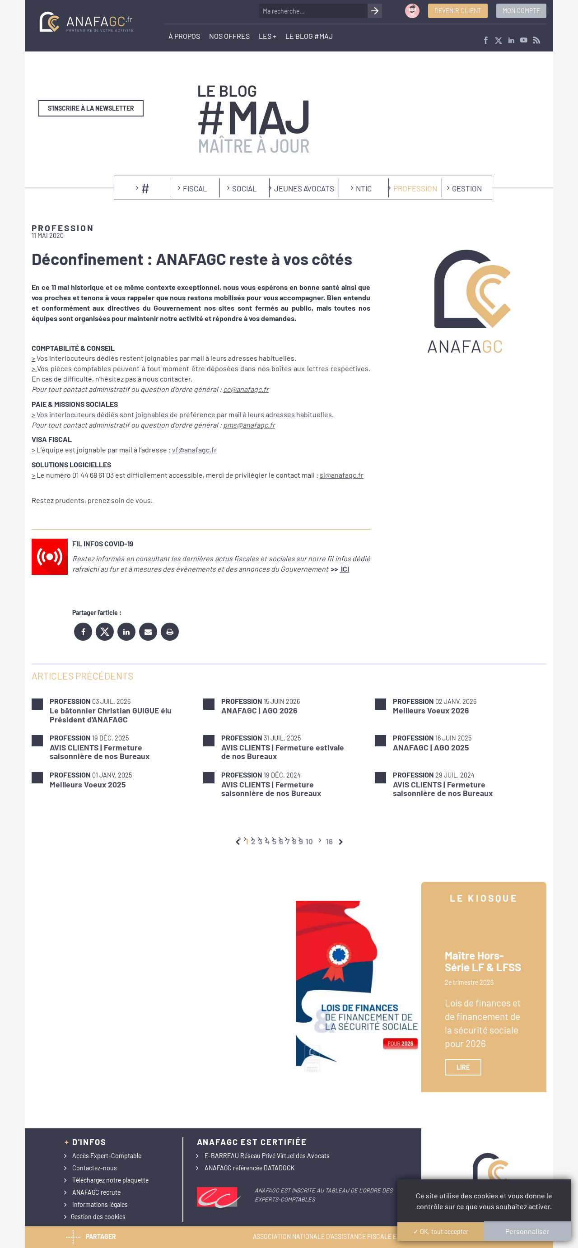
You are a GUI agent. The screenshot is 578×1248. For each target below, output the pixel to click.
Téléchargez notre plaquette (110, 1180)
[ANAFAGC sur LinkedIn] (511, 41)
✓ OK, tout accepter (440, 1231)
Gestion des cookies (98, 1216)
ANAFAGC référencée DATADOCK (250, 1168)
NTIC (364, 188)
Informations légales (100, 1204)
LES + (267, 36)
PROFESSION (415, 188)
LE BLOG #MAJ (309, 36)
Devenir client (457, 10)
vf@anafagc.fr (194, 449)
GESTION (467, 188)
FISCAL (195, 188)
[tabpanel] (289, 747)
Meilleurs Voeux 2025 (88, 784)
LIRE (463, 1067)
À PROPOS (184, 36)
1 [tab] (247, 841)
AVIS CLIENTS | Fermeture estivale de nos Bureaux (282, 751)
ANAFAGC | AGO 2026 (259, 710)
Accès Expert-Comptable (106, 1156)
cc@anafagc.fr (246, 389)
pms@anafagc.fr (249, 424)
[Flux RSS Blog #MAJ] (536, 41)
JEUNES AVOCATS (304, 188)
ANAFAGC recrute (96, 1192)
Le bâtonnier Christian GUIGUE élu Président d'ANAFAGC (111, 714)
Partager (101, 1236)
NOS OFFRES (229, 36)
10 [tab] (309, 841)
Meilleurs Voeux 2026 (431, 710)
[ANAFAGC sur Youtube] (523, 41)
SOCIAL (244, 188)
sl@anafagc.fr (342, 474)
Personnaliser (527, 1231)
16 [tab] (329, 841)
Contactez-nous (94, 1168)
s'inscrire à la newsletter (91, 108)
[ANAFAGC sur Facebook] (485, 41)
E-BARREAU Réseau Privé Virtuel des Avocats (267, 1156)
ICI (344, 568)
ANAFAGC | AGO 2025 (431, 747)
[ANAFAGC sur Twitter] (498, 41)
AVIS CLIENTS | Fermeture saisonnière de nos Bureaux (99, 751)
